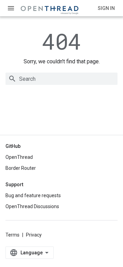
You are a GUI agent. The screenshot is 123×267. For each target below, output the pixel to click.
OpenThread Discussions (32, 206)
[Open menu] (11, 8)
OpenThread (19, 157)
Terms (12, 235)
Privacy (34, 235)
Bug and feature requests (33, 195)
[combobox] (61, 79)
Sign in (106, 8)
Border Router (20, 168)
